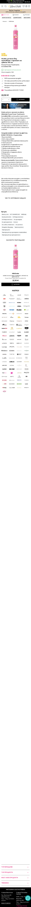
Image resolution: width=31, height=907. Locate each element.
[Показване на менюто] (2, 6)
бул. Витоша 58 (6, 895)
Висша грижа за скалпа (15, 2)
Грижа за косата (6, 217)
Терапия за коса (19, 227)
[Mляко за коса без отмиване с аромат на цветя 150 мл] (15, 257)
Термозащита (6, 229)
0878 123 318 (20, 900)
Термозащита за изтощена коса (11, 235)
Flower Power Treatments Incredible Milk (15, 278)
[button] (5, 75)
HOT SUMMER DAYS (15, 214)
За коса (16, 222)
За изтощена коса (7, 222)
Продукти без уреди (7, 227)
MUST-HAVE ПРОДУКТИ (9, 877)
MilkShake (11, 21)
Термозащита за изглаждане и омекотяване (14, 232)
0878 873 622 (5, 897)
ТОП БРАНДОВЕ (7, 867)
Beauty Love (5, 214)
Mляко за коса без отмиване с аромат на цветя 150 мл (15, 276)
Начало (5, 21)
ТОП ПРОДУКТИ (7, 872)
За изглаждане (18, 219)
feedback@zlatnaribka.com (11, 188)
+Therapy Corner (21, 906)
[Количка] (29, 6)
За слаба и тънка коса (8, 224)
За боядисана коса (18, 217)
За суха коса (19, 224)
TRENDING (5, 883)
